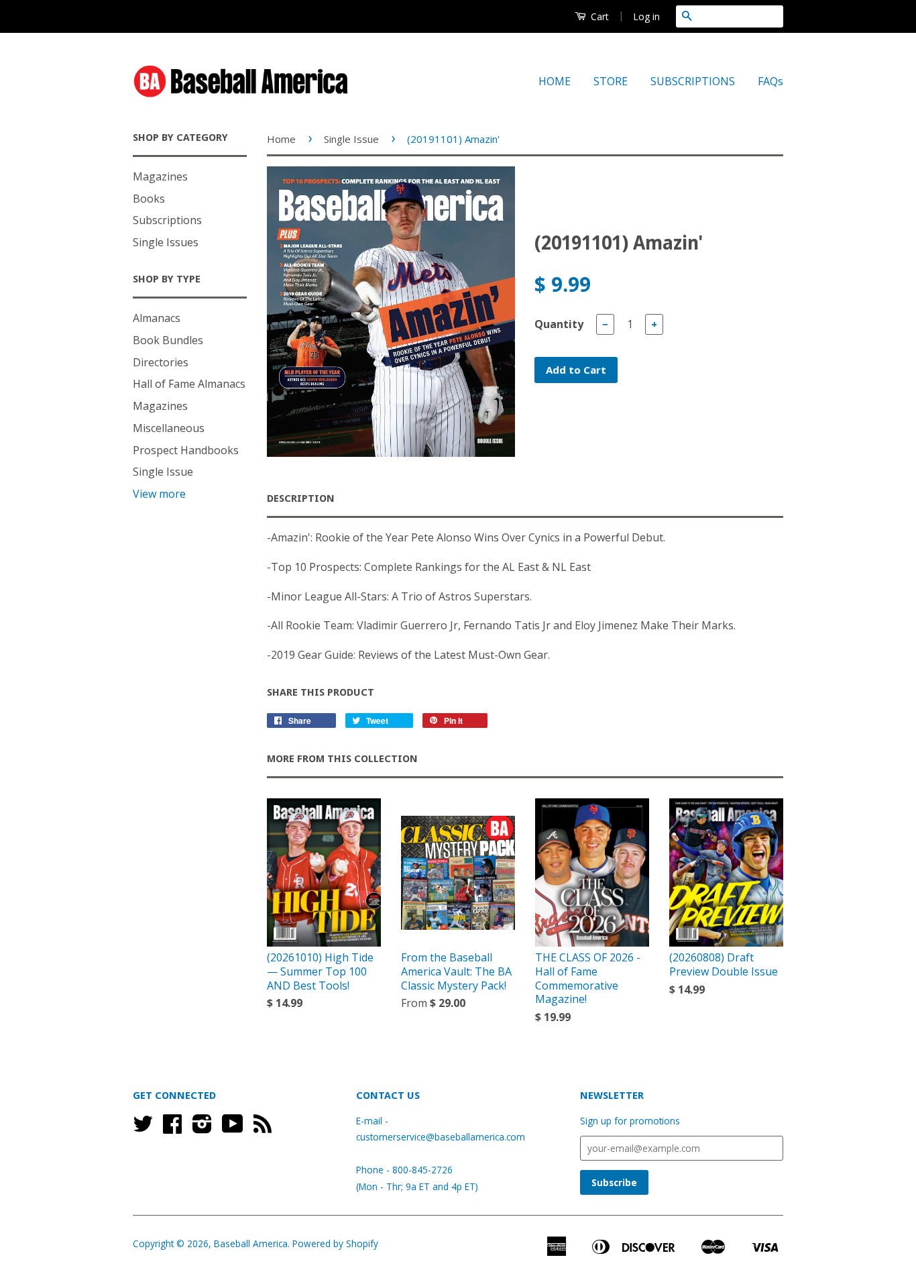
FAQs (770, 81)
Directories (160, 362)
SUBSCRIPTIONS (692, 81)
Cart (598, 16)
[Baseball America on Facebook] (172, 1128)
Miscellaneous (169, 428)
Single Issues (165, 242)
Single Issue (163, 471)
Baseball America (251, 1243)
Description (301, 498)
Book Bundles (168, 340)
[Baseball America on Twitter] (143, 1128)
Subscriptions (167, 220)
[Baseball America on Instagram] (202, 1128)
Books (149, 198)
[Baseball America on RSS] (262, 1128)
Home (281, 139)
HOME (554, 81)
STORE (610, 81)
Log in (646, 16)
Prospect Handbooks (186, 450)
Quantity (558, 324)
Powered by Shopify (335, 1243)
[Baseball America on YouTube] (232, 1128)
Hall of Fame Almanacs (189, 383)
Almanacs (156, 318)
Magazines (160, 176)
